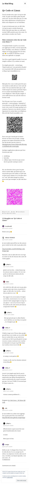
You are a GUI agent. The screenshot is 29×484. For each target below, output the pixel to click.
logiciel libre (9, 213)
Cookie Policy (10, 477)
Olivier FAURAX (10, 237)
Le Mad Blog (7, 3)
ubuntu (14, 213)
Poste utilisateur (21, 211)
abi (6, 408)
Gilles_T (7, 328)
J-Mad (13, 211)
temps (7, 444)
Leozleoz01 (8, 226)
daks (7, 282)
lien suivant (13, 51)
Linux (5, 213)
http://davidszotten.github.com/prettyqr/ (13, 417)
